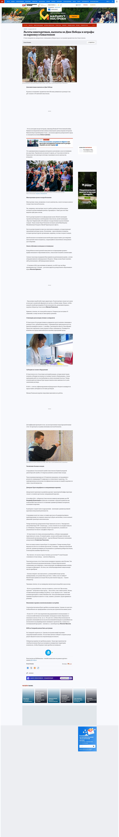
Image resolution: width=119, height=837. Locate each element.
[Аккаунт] (117, 1)
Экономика (42, 1)
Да (49, 9)
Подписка (92, 5)
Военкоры (64, 25)
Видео (13, 1)
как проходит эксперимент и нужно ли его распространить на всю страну (55, 143)
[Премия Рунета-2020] (41, 5)
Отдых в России (84, 25)
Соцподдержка (67, 1)
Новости (31, 25)
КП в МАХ (78, 25)
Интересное (31, 673)
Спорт (78, 1)
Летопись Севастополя (49, 25)
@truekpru (34, 660)
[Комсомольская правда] (29, 5)
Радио (79, 5)
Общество (34, 1)
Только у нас (58, 25)
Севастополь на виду (38, 25)
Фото (8, 1)
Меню (2, 1)
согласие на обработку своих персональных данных (85, 749)
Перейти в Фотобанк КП (41, 193)
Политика (28, 1)
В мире (48, 1)
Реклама (85, 5)
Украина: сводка (71, 25)
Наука (74, 1)
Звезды (53, 1)
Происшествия (94, 1)
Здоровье (59, 1)
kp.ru (70, 664)
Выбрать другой (54, 9)
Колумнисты (85, 1)
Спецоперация (20, 1)
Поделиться (91, 42)
